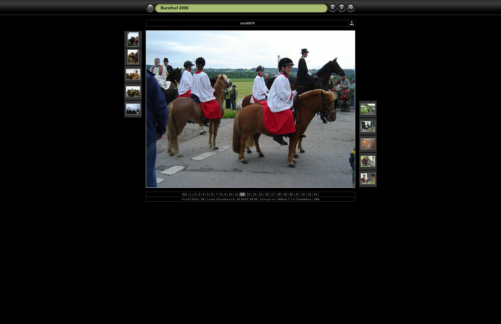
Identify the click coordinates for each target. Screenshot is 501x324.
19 (285, 194)
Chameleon (303, 199)
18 (279, 194)
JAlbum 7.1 (284, 199)
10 (230, 194)
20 (291, 194)
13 (248, 194)
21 (297, 194)
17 (272, 194)
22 (303, 194)
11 (236, 194)
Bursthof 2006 (174, 8)
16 (266, 194)
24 (315, 194)
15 (260, 194)
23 (309, 194)
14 (254, 194)
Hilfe (317, 199)
